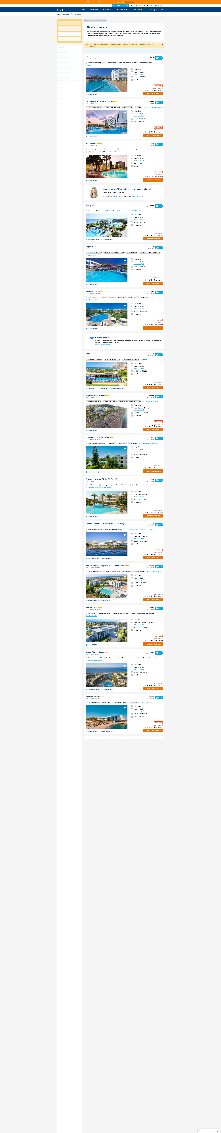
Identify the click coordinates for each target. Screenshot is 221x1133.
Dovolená (66, 14)
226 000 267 (117, 196)
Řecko (73, 14)
